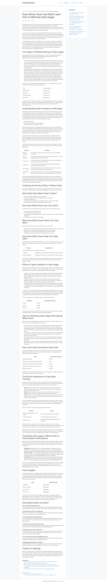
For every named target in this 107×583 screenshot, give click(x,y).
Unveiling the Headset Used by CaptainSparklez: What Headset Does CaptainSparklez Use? (40, 574)
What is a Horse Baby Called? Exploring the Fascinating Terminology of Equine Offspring (76, 28)
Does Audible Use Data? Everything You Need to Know (35, 563)
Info (61, 2)
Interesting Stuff (73, 2)
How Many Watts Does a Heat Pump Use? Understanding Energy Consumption (76, 23)
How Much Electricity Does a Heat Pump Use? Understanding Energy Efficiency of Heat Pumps (76, 18)
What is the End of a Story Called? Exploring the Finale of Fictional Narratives (40, 564)
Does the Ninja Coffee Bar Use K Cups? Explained (32, 573)
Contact (80, 2)
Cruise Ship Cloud (28, 3)
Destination (66, 2)
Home (23, 11)
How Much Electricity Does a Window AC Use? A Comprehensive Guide (39, 568)
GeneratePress (61, 581)
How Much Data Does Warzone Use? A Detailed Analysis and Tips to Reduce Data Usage (77, 33)
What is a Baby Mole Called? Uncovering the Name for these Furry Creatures (40, 561)
